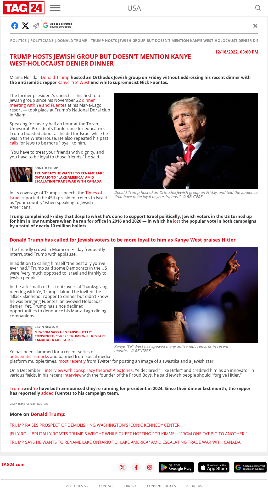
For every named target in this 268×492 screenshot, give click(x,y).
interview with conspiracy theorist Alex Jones (89, 370)
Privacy (130, 486)
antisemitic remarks (29, 356)
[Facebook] (136, 467)
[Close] (255, 26)
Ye (36, 388)
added (47, 393)
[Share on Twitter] (25, 25)
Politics (18, 41)
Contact (106, 486)
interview (72, 375)
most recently (72, 361)
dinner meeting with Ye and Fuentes (52, 102)
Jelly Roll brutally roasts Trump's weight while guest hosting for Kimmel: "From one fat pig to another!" (128, 434)
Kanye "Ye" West (74, 82)
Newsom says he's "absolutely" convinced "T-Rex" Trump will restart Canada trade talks (70, 336)
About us (194, 486)
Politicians (42, 41)
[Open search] (258, 7)
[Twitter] (122, 467)
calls (14, 143)
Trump (17, 388)
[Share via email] (36, 25)
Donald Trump (72, 41)
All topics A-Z (77, 486)
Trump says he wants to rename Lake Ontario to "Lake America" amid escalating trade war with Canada (69, 177)
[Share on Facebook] (15, 25)
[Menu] (55, 8)
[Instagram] (149, 467)
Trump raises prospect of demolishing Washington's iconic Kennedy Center (95, 425)
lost (176, 221)
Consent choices (161, 486)
